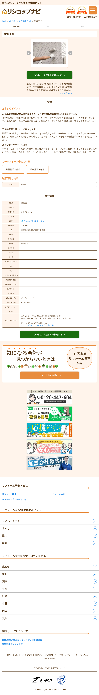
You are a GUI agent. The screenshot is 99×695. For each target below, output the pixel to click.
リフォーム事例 (9, 494)
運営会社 (38, 655)
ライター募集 (49, 658)
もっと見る (65, 93)
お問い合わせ (12, 655)
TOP (4, 21)
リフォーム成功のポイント (14, 499)
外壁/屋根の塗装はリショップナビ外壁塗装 (22, 639)
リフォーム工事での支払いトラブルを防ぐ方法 (37, 325)
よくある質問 (26, 655)
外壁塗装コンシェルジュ (13, 644)
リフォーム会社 (58, 494)
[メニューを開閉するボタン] (93, 10)
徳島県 (12, 21)
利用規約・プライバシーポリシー (59, 655)
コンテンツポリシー (84, 655)
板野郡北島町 (25, 21)
